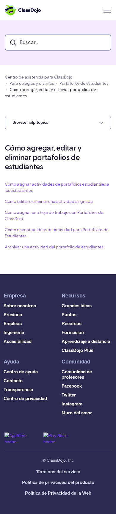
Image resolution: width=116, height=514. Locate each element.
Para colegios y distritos (32, 84)
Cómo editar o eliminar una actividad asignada (49, 202)
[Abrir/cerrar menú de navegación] (107, 10)
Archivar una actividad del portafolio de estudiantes (54, 247)
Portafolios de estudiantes (83, 84)
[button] (58, 122)
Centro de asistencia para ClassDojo (38, 77)
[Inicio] (23, 10)
